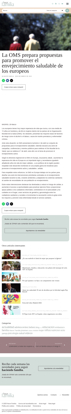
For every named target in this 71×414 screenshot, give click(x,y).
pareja (60, 264)
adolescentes (41, 277)
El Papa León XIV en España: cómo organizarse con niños (42, 314)
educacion (36, 264)
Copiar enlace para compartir (13, 87)
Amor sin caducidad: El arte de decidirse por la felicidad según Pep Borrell (45, 291)
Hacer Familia (42, 255)
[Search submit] (67, 11)
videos (29, 333)
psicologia (13, 333)
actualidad (32, 255)
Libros (55, 299)
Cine (41, 327)
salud (21, 333)
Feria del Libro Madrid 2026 (32, 303)
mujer (24, 255)
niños (56, 277)
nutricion (55, 330)
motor (35, 330)
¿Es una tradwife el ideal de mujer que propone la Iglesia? (41, 258)
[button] (67, 4)
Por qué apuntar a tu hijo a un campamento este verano (40, 281)
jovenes (24, 330)
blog (37, 327)
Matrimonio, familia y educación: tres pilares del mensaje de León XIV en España (44, 268)
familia (43, 264)
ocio (24, 277)
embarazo (60, 327)
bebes (34, 310)
